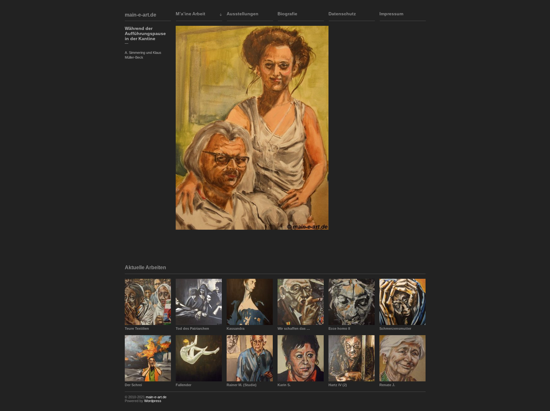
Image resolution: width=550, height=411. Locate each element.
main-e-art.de (140, 14)
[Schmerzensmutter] (402, 302)
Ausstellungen (242, 13)
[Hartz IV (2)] (351, 358)
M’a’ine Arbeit (190, 13)
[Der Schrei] (148, 358)
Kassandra (235, 328)
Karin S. (284, 385)
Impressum (391, 13)
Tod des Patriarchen (192, 328)
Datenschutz (342, 13)
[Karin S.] (301, 358)
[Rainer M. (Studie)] (250, 358)
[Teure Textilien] (148, 302)
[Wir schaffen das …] (301, 302)
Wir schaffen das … (294, 328)
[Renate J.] (402, 358)
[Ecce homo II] (351, 302)
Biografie (287, 13)
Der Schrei (133, 385)
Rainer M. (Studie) (242, 385)
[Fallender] (199, 358)
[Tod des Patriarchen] (199, 302)
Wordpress (152, 401)
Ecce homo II (339, 328)
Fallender (183, 385)
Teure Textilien (137, 328)
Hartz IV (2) (337, 385)
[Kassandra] (250, 302)
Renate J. (387, 385)
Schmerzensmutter (395, 328)
